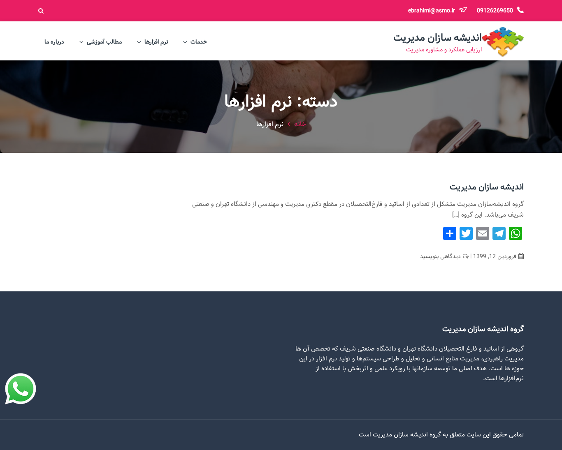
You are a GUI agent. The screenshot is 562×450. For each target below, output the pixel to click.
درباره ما (54, 42)
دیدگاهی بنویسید (440, 256)
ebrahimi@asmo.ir (431, 11)
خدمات (198, 42)
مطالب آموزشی (104, 42)
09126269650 (494, 11)
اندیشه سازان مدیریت (437, 37)
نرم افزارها (156, 42)
